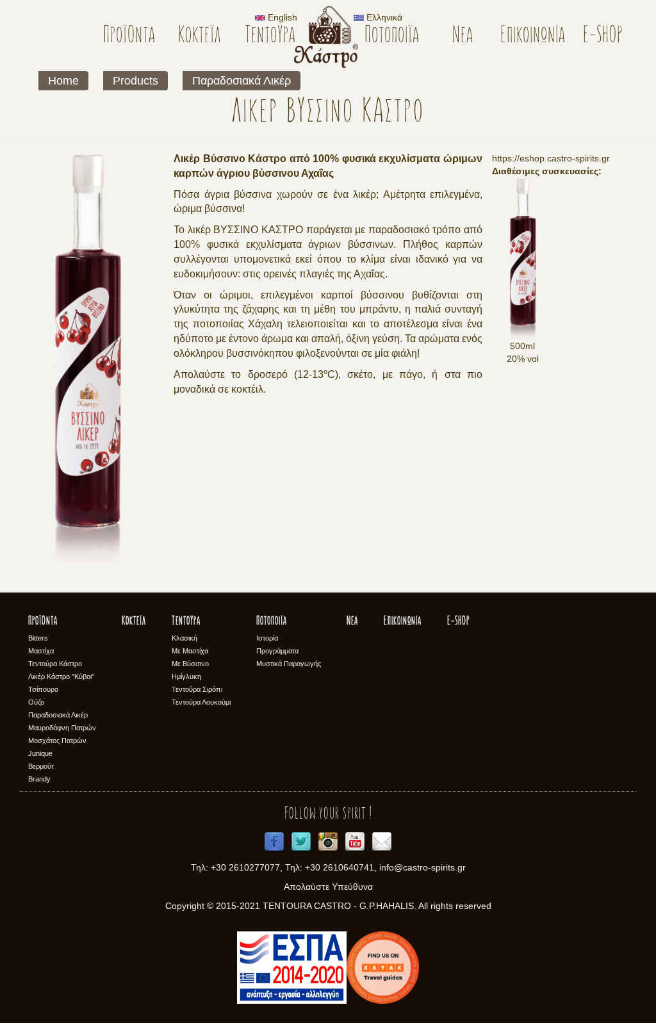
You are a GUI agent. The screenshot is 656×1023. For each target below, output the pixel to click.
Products (135, 80)
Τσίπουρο (43, 689)
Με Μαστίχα (190, 651)
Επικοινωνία (532, 36)
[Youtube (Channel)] (355, 842)
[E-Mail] (382, 842)
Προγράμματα (277, 651)
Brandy (39, 779)
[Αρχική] (331, 37)
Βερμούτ (41, 766)
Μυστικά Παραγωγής (288, 663)
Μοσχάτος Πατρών (57, 740)
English (281, 17)
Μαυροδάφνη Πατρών (62, 728)
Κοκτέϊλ (199, 36)
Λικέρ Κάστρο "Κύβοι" (61, 676)
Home (63, 80)
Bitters (38, 638)
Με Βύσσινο (190, 663)
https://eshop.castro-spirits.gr (551, 158)
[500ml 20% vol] (522, 258)
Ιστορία (267, 638)
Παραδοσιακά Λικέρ (241, 80)
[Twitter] (301, 842)
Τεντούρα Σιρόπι (197, 689)
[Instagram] (328, 842)
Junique (40, 753)
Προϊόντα (129, 36)
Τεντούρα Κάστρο (55, 663)
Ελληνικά (383, 17)
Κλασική (184, 638)
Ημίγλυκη (186, 676)
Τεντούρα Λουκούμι (201, 702)
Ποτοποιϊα (392, 36)
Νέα (462, 36)
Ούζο (36, 702)
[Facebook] (274, 842)
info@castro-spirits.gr (422, 867)
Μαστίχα (41, 651)
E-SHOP (603, 36)
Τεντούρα (270, 36)
